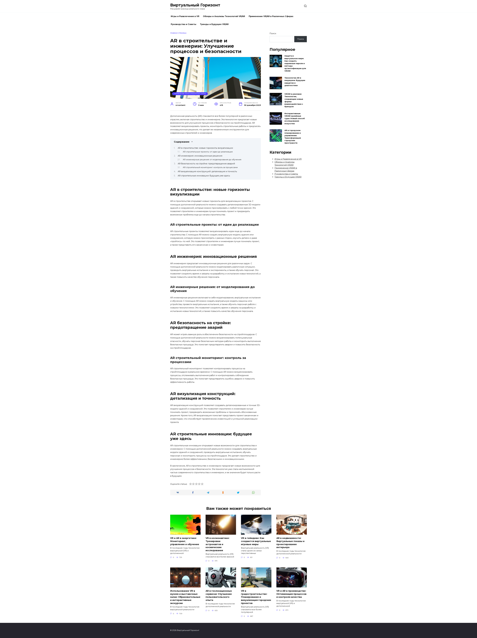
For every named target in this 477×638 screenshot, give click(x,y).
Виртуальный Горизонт (195, 5)
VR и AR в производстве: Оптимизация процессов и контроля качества (291, 594)
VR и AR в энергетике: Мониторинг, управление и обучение (184, 541)
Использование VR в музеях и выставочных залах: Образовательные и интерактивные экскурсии (185, 597)
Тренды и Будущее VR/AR (214, 24)
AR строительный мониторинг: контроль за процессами (210, 167)
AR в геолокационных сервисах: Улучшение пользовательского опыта (219, 595)
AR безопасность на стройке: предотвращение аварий (206, 163)
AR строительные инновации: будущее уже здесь (204, 175)
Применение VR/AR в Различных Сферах (271, 16)
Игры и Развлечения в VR (185, 16)
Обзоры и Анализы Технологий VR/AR (224, 16)
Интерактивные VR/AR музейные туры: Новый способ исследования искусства (294, 118)
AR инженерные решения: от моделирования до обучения (212, 159)
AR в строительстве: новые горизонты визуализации (205, 148)
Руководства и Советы (183, 24)
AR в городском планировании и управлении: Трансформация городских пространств (292, 136)
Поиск (273, 33)
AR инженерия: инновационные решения (200, 156)
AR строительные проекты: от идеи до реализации (208, 152)
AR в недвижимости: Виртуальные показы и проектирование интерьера (290, 543)
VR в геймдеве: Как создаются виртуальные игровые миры (256, 541)
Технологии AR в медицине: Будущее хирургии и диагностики (294, 82)
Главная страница (178, 33)
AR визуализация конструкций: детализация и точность (207, 171)
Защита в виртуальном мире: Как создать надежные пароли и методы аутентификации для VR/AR (295, 63)
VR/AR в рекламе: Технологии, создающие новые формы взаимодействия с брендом (293, 100)
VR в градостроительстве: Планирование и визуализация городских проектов (256, 597)
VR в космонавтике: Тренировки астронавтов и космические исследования (217, 544)
